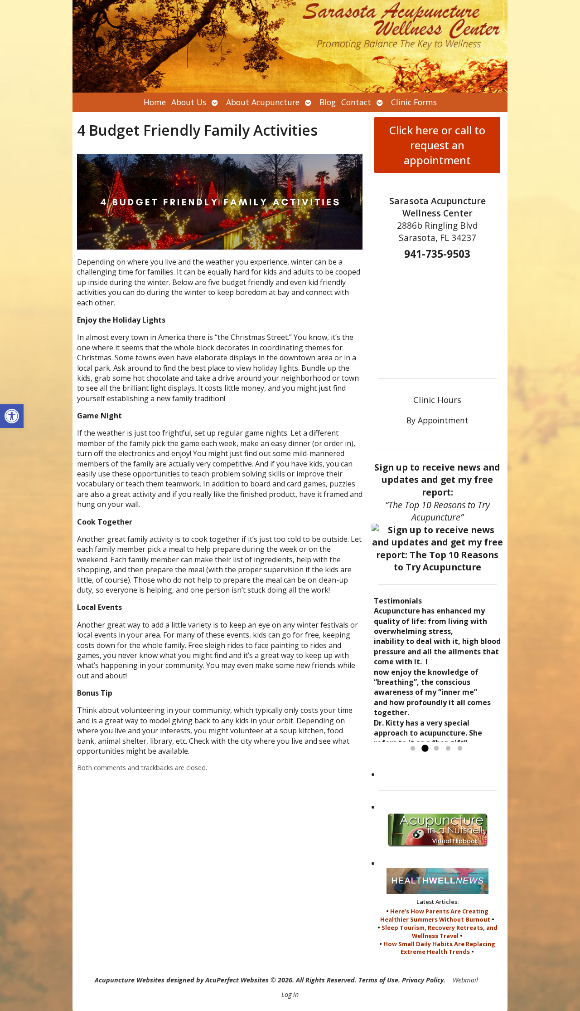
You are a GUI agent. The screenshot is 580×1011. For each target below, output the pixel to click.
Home (155, 102)
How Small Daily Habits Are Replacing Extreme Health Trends (439, 948)
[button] (12, 416)
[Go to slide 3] (436, 748)
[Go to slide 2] (424, 748)
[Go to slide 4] (448, 748)
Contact (356, 102)
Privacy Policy (423, 980)
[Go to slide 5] (459, 748)
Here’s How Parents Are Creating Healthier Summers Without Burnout (435, 915)
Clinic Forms (414, 102)
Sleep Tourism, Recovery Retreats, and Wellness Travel (440, 931)
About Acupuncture (263, 102)
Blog (327, 102)
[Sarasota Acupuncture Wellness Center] (290, 46)
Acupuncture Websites (129, 980)
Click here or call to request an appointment (437, 145)
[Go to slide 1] (412, 748)
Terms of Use (378, 980)
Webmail (465, 980)
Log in (290, 994)
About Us (188, 102)
